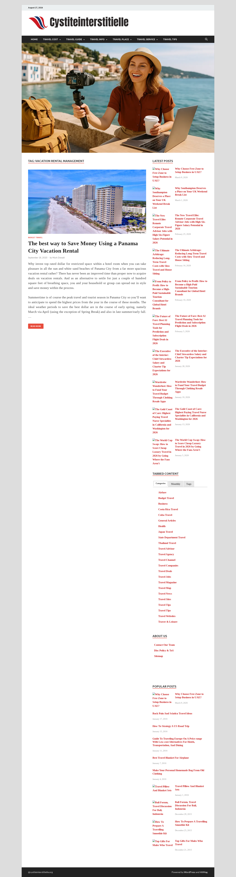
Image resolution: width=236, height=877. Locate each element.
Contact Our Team (164, 644)
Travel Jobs (164, 576)
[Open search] (206, 39)
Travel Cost (50, 39)
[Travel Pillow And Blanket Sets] (163, 786)
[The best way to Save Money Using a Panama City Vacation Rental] (87, 202)
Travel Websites (166, 616)
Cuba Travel (165, 515)
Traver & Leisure (167, 621)
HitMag (203, 872)
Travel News (165, 593)
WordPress (189, 872)
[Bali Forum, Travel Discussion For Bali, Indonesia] (163, 802)
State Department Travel (171, 537)
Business (163, 503)
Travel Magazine (167, 582)
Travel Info (97, 39)
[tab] (160, 483)
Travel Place (121, 39)
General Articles (167, 520)
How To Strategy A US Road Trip (171, 726)
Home (34, 39)
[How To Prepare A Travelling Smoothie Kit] (163, 822)
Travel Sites (164, 599)
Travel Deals (165, 571)
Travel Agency (166, 554)
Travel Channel (166, 560)
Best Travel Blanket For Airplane (171, 757)
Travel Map (164, 588)
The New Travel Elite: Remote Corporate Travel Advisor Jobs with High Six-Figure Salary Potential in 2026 (190, 222)
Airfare (162, 492)
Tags (188, 484)
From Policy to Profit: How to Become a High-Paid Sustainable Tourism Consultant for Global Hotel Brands (191, 288)
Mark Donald (58, 257)
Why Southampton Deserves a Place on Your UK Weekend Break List (191, 191)
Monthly (175, 484)
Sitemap (158, 656)
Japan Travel (165, 531)
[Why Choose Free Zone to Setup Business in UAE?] (163, 169)
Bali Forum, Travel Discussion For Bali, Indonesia (186, 805)
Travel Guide (74, 39)
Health (162, 526)
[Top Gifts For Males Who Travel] (163, 841)
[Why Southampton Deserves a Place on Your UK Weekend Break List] (163, 188)
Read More (34, 325)
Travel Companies (168, 565)
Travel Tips (170, 39)
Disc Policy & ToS (164, 650)
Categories (161, 483)
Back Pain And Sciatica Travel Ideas (172, 713)
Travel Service (146, 39)
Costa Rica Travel (168, 509)
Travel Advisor (166, 548)
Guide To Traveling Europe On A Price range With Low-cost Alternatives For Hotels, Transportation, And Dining (177, 742)
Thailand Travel (167, 543)
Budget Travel (35, 237)
